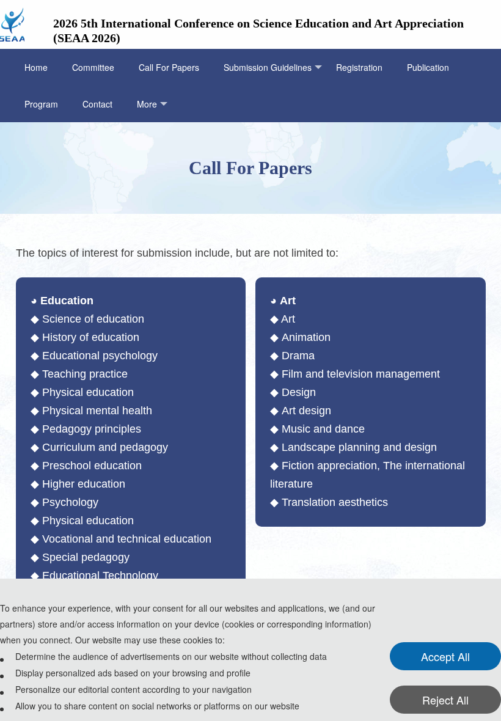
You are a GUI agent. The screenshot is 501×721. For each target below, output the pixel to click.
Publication (428, 67)
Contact (97, 104)
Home (36, 67)
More (147, 104)
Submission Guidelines (268, 67)
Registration (359, 67)
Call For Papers (169, 67)
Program (41, 104)
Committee (93, 67)
